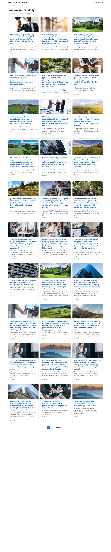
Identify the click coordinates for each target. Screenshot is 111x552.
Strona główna (98, 2)
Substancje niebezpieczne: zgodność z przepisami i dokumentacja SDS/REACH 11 (85, 404)
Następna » (59, 427)
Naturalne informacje (17, 2)
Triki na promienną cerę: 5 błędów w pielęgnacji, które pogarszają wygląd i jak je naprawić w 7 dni (23, 283)
